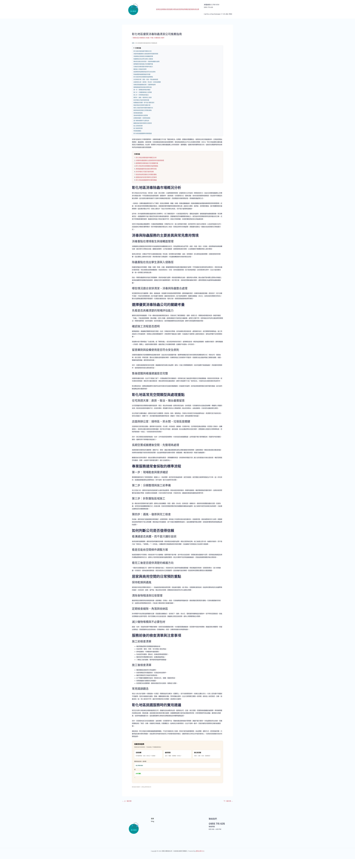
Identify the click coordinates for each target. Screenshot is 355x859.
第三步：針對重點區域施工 (141, 95)
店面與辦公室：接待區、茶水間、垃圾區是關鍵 (147, 82)
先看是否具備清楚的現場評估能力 (143, 66)
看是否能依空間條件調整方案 (141, 105)
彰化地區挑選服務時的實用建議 (142, 133)
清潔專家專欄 (182, 9)
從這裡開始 (162, 9)
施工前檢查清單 (138, 125)
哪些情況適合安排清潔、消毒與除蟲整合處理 (146, 61)
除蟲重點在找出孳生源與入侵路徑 (143, 59)
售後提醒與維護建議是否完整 (141, 74)
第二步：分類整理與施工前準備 (142, 92)
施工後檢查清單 (138, 128)
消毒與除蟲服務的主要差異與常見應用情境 (145, 53)
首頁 (157, 9)
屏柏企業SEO (200, 851)
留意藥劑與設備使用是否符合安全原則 (144, 71)
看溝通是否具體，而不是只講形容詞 (143, 102)
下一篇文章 (228, 801)
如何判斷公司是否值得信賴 (141, 100)
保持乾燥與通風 (138, 113)
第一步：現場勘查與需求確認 (141, 89)
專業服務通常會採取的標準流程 (142, 87)
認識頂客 (190, 9)
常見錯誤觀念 (137, 131)
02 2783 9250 (139, 765)
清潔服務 (169, 9)
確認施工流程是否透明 (139, 69)
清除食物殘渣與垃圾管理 (140, 115)
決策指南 (175, 9)
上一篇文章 (126, 801)
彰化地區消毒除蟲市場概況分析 (142, 51)
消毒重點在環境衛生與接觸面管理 (143, 56)
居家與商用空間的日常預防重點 (142, 110)
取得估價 (196, 9)
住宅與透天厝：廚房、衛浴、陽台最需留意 (145, 79)
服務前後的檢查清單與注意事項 (142, 123)
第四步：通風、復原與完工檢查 (142, 97)
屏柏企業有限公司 (146, 787)
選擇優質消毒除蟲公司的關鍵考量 (143, 64)
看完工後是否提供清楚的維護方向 (143, 107)
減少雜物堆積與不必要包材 (141, 120)
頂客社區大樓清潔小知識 (141, 38)
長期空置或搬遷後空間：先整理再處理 (144, 84)
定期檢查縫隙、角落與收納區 (141, 118)
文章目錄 (138, 48)
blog (152, 821)
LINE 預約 (138, 773)
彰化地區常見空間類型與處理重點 (143, 77)
